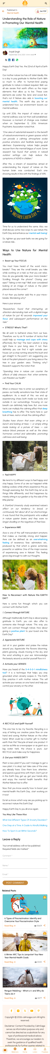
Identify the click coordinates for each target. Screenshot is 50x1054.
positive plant (18, 631)
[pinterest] (38, 1010)
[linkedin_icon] (9, 60)
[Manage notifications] (44, 1049)
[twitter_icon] (6, 60)
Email (5, 874)
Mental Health (13, 13)
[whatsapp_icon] (17, 60)
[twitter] (25, 1010)
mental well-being (38, 233)
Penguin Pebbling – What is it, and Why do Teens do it (24, 992)
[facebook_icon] (13, 60)
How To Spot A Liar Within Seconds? (20, 831)
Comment (7, 856)
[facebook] (11, 1010)
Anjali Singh (14, 51)
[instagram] (18, 1010)
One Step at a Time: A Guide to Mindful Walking (25, 825)
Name (6, 865)
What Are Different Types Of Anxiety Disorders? (25, 820)
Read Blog (10, 926)
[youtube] (31, 1010)
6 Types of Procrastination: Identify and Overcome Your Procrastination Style (22, 920)
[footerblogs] (5, 1050)
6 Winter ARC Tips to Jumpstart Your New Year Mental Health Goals (23, 956)
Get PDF (43, 11)
